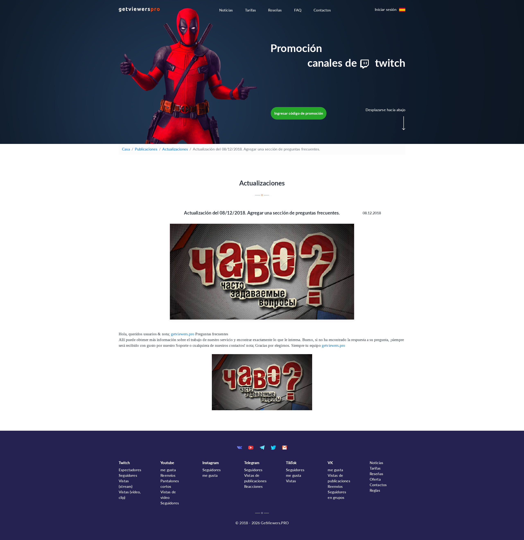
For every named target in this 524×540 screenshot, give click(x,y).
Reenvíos (167, 475)
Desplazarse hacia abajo (385, 109)
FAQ (298, 10)
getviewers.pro (183, 334)
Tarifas (250, 10)
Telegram (251, 462)
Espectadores (130, 470)
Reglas (375, 490)
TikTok (291, 462)
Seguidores (128, 475)
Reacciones (253, 486)
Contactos (322, 10)
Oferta (375, 479)
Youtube (167, 462)
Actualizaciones (175, 149)
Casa (126, 149)
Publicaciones (146, 149)
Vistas (291, 481)
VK (330, 462)
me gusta (168, 470)
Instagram (210, 462)
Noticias (226, 10)
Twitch (124, 462)
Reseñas (275, 10)
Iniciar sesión (385, 9)
